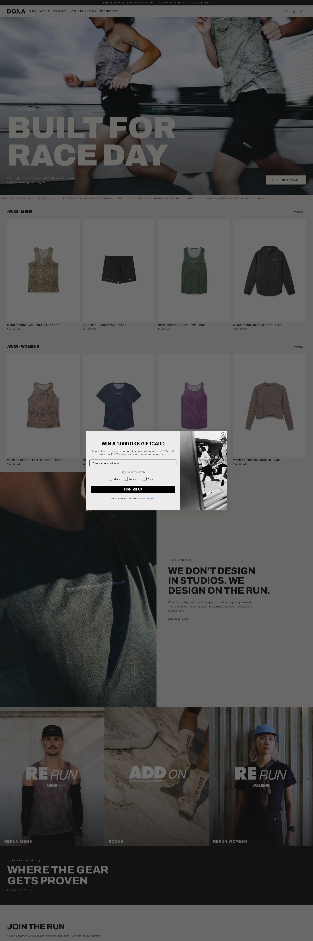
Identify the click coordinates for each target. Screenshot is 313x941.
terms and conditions (145, 498)
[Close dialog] (223, 435)
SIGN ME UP (133, 489)
